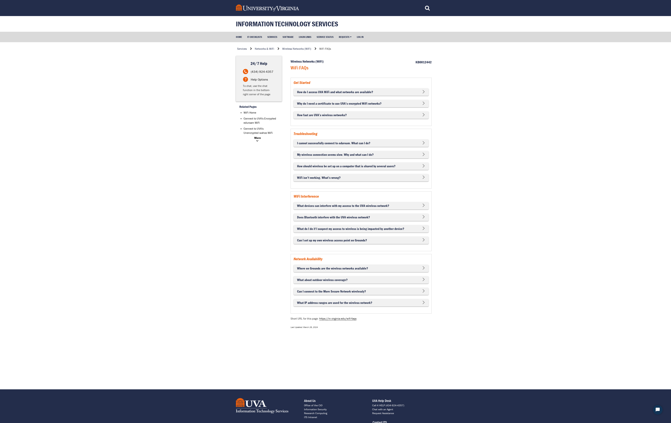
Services (242, 48)
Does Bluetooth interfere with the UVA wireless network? (333, 217)
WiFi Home (250, 112)
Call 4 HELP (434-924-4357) (388, 405)
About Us (310, 400)
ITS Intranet (310, 417)
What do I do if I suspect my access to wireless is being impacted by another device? (350, 229)
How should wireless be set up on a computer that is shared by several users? (346, 166)
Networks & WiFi (264, 48)
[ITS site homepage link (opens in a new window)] (267, 406)
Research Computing (315, 413)
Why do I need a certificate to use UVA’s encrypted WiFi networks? (339, 103)
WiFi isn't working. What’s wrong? (319, 177)
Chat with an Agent (382, 409)
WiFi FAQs (325, 48)
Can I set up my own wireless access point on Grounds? (332, 240)
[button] (345, 37)
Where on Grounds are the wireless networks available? (332, 268)
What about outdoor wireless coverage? (322, 280)
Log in (360, 37)
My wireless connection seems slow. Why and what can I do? (335, 154)
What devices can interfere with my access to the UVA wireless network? (343, 206)
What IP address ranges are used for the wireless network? (334, 303)
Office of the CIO (313, 405)
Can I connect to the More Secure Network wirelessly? (331, 291)
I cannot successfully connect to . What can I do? (333, 143)
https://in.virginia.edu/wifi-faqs (337, 318)
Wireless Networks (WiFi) (296, 48)
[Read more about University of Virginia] (310, 8)
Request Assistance (383, 413)
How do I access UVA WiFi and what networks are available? (335, 92)
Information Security (315, 409)
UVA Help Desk (381, 400)
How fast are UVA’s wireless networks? (322, 115)
